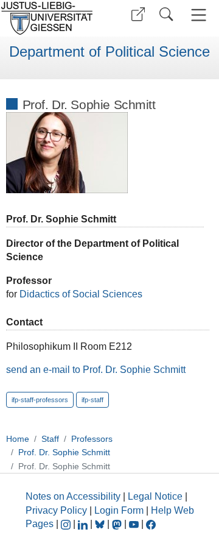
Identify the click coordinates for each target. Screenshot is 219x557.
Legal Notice (155, 496)
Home (17, 439)
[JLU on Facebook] (151, 524)
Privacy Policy (56, 510)
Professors (92, 439)
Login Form (119, 510)
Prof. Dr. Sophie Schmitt (64, 452)
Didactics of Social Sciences (80, 294)
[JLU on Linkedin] (84, 524)
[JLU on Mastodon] (118, 524)
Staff (50, 439)
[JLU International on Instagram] (67, 524)
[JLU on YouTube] (135, 524)
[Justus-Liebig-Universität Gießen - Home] (50, 18)
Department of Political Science (109, 52)
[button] (138, 14)
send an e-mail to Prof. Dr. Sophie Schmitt (96, 369)
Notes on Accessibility (74, 496)
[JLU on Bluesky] (101, 524)
